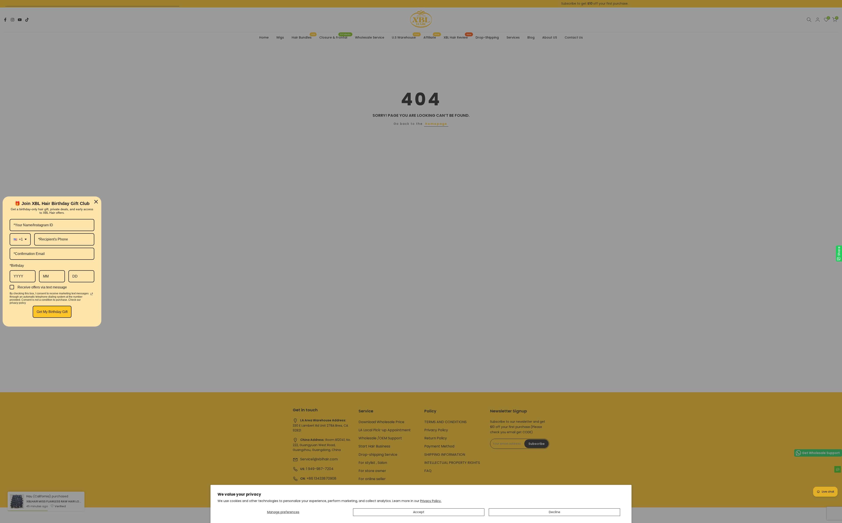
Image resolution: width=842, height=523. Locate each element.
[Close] (96, 201)
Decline (554, 512)
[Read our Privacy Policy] (91, 294)
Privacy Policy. (430, 501)
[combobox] (20, 239)
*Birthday (17, 265)
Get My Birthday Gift (52, 312)
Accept (418, 512)
